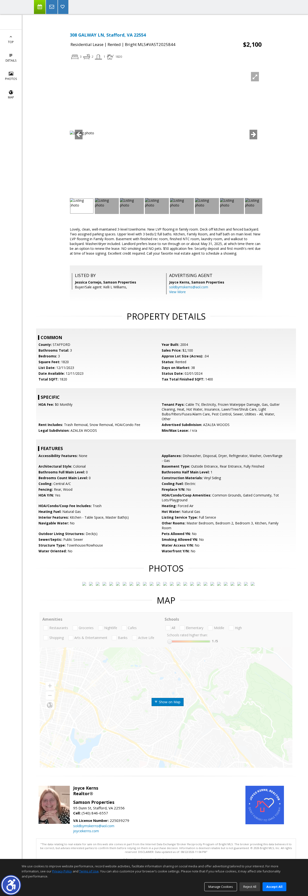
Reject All (249, 886)
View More (177, 292)
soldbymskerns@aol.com (188, 287)
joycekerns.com (86, 830)
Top (11, 42)
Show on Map (169, 702)
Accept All (274, 886)
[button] (11, 885)
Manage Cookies (220, 886)
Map (11, 97)
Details (11, 60)
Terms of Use (89, 871)
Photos (11, 79)
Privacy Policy (62, 871)
